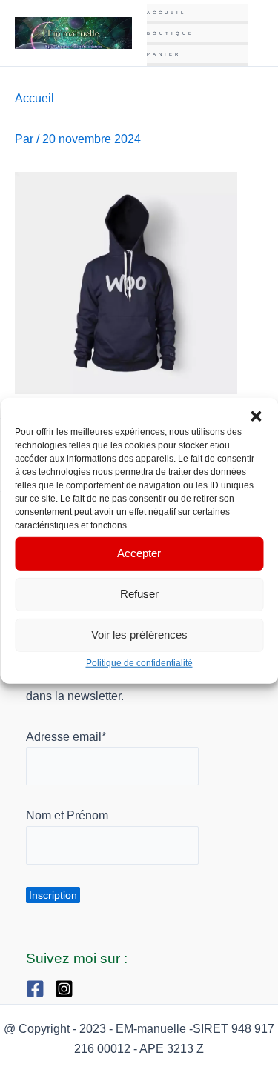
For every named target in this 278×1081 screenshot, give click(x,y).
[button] (255, 415)
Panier (164, 54)
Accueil (166, 12)
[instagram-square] (68, 988)
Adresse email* (66, 737)
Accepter (139, 553)
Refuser (139, 594)
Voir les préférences (139, 634)
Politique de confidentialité (139, 662)
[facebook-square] (39, 988)
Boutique (170, 33)
